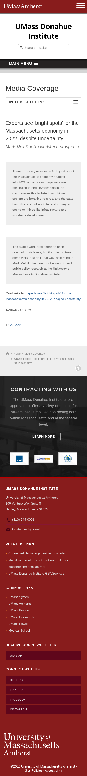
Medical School (19, 630)
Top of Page (78, 368)
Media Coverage (35, 353)
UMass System (19, 597)
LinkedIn (17, 689)
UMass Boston (18, 610)
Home (7, 353)
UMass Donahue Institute (43, 31)
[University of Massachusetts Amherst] (31, 744)
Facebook (18, 699)
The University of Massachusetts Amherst (23, 6)
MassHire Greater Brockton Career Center (38, 560)
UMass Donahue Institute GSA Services (36, 573)
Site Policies (33, 770)
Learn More (43, 436)
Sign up (16, 655)
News (17, 353)
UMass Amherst (19, 603)
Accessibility (53, 770)
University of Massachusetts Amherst (48, 766)
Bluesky (16, 680)
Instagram (18, 709)
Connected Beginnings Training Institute (36, 553)
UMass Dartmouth (21, 617)
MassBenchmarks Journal (26, 566)
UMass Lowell (18, 623)
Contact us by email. (26, 529)
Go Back (14, 325)
